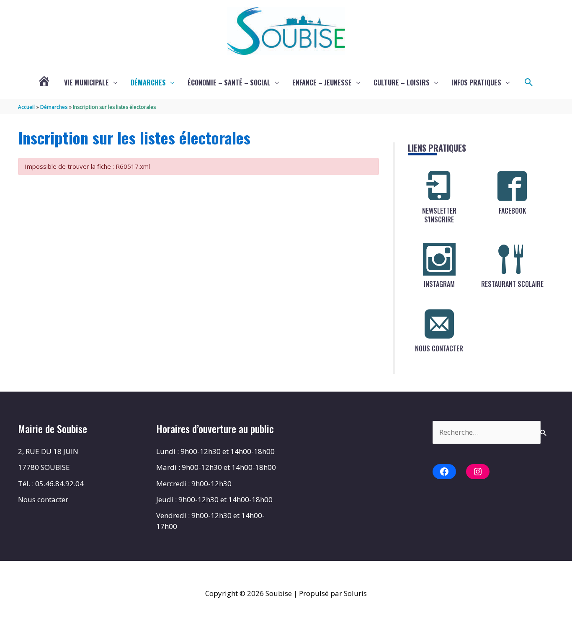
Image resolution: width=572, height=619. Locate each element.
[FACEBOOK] (512, 186)
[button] (528, 82)
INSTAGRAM (439, 284)
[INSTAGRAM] (439, 259)
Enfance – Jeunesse (322, 82)
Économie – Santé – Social (229, 82)
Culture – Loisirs (402, 82)
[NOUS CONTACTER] (439, 323)
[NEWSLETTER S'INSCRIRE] (439, 186)
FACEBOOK (512, 211)
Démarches (148, 82)
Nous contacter (43, 499)
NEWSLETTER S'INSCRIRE (439, 215)
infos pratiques (476, 82)
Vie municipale (86, 82)
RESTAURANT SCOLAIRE (512, 284)
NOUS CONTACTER (439, 348)
